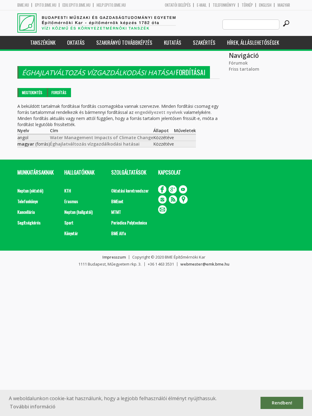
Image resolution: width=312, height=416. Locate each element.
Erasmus (71, 201)
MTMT (116, 212)
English (265, 5)
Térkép (247, 5)
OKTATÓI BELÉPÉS (178, 5)
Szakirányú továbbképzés (124, 42)
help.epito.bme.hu (111, 5)
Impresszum (114, 257)
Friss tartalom (244, 69)
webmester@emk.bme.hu (204, 264)
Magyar (284, 5)
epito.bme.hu (45, 5)
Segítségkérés (29, 222)
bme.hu (23, 5)
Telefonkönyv (224, 5)
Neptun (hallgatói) (78, 212)
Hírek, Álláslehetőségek (253, 42)
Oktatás (76, 42)
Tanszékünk (42, 42)
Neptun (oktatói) (30, 190)
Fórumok (238, 63)
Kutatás (172, 42)
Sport (68, 222)
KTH (67, 190)
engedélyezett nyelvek (159, 112)
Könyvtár (71, 233)
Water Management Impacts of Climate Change (101, 137)
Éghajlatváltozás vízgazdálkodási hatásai (95, 144)
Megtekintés (32, 92)
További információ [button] (32, 406)
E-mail (202, 5)
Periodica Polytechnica (129, 222)
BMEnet (117, 201)
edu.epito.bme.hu (76, 5)
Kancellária (26, 212)
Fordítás (58, 92)
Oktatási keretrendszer (130, 190)
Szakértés (204, 42)
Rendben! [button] (282, 403)
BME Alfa (118, 233)
